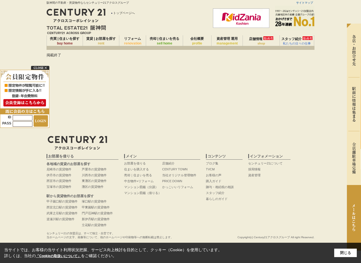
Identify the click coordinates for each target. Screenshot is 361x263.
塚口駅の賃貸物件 (94, 201)
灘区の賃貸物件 (93, 186)
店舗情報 (261, 41)
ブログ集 (212, 163)
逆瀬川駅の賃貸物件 (60, 219)
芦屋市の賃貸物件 (94, 169)
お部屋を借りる (135, 163)
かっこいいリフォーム (177, 187)
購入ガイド (213, 181)
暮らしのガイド (217, 198)
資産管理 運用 (227, 41)
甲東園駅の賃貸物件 (96, 207)
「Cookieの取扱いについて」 (58, 256)
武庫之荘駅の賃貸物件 (62, 213)
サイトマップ (304, 2)
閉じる (345, 253)
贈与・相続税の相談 (220, 187)
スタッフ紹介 (296, 41)
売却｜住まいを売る (138, 175)
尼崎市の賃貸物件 (59, 169)
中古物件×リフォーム (139, 181)
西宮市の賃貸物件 (59, 180)
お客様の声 (213, 175)
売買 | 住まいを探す (65, 41)
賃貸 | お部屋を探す (101, 41)
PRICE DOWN (172, 181)
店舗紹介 (168, 163)
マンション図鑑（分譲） (141, 187)
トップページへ (124, 13)
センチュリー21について (265, 163)
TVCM (210, 169)
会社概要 (197, 41)
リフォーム (132, 41)
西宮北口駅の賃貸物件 (62, 207)
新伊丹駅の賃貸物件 (96, 219)
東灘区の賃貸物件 (94, 180)
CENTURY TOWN (175, 169)
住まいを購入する (136, 169)
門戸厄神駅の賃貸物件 (97, 213)
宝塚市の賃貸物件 (59, 186)
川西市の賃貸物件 (94, 175)
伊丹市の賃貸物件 (59, 175)
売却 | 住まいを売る (164, 41)
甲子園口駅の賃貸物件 (62, 201)
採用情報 (254, 169)
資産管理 (254, 175)
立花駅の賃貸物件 (94, 225)
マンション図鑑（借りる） (142, 193)
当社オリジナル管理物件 (179, 175)
